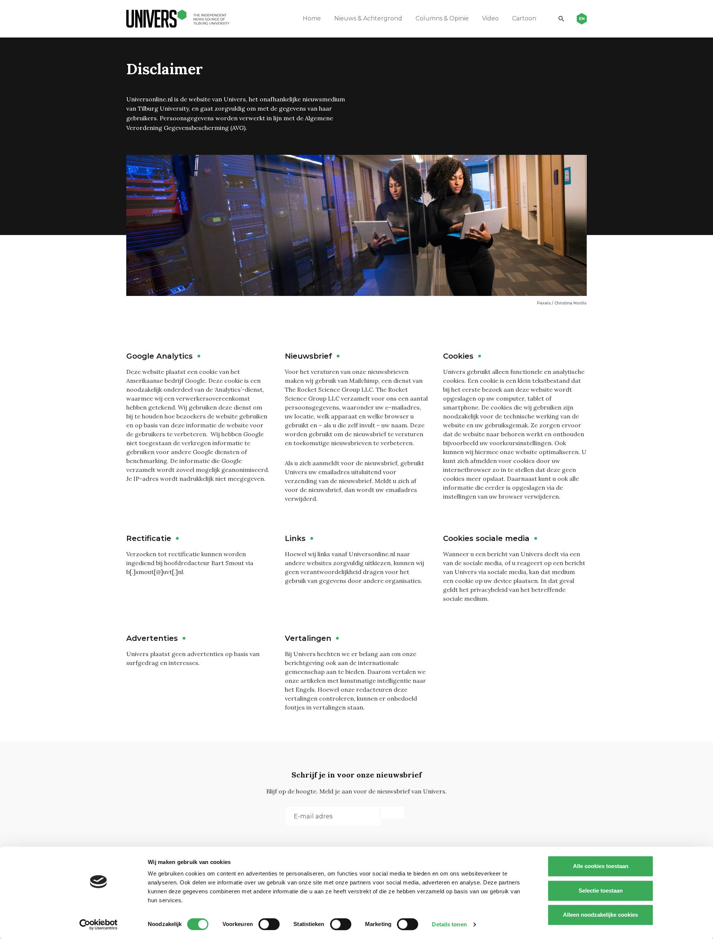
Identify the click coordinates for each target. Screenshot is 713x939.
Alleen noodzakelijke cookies (600, 915)
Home (312, 18)
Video (490, 18)
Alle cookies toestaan (600, 866)
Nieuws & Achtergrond (368, 18)
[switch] (269, 924)
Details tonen (449, 924)
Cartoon (524, 18)
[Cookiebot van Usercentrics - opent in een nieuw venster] (98, 924)
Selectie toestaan (601, 890)
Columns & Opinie (442, 18)
